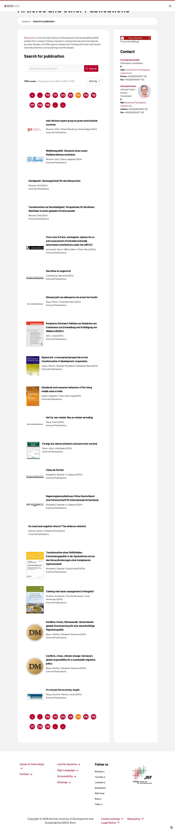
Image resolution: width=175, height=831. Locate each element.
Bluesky (99, 771)
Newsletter (100, 787)
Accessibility (65, 776)
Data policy (133, 818)
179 (47, 105)
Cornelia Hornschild (129, 59)
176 (93, 95)
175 (86, 95)
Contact (25, 774)
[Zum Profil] (144, 91)
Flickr (98, 804)
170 (47, 95)
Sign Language (66, 770)
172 (63, 95)
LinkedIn (99, 782)
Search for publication (44, 21)
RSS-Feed (99, 793)
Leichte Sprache (67, 764)
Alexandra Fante (128, 86)
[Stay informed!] (135, 38)
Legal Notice (108, 822)
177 (32, 105)
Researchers (30, 37)
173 (70, 95)
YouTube (99, 777)
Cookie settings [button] (110, 818)
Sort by (93, 81)
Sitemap (62, 782)
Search (93, 68)
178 (40, 105)
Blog (97, 798)
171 (55, 95)
